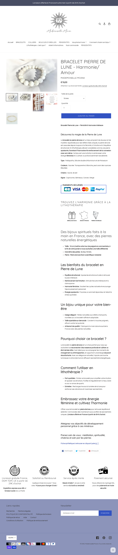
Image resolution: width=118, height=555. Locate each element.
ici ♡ (97, 443)
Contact (33, 517)
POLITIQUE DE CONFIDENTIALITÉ (19, 514)
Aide (25, 517)
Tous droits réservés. (105, 544)
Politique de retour (13, 517)
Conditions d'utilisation (14, 520)
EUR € (11, 538)
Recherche (10, 511)
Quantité (64, 103)
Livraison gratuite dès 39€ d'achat (94, 86)
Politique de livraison (43, 514)
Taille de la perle (67, 94)
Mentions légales (24, 511)
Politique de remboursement (37, 520)
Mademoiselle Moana (92, 544)
